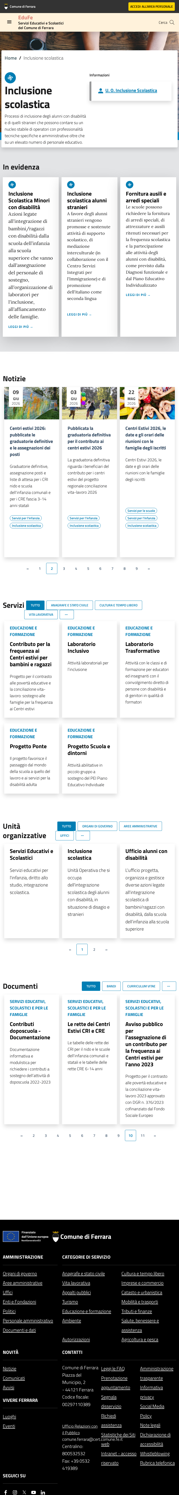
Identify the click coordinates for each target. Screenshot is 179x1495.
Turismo (70, 1301)
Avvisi (8, 1387)
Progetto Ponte (28, 746)
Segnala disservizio (111, 1401)
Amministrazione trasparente (156, 1373)
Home (11, 57)
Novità (10, 1352)
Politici (9, 1311)
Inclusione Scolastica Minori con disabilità (29, 200)
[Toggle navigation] (9, 22)
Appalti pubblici (76, 1292)
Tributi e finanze (136, 1311)
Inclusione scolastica (80, 854)
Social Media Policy (152, 1411)
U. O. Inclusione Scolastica (131, 90)
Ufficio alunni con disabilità (146, 854)
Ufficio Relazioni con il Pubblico (80, 1429)
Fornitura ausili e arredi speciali (146, 196)
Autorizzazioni (76, 1339)
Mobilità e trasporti (139, 1301)
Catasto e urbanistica (141, 1292)
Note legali (150, 1425)
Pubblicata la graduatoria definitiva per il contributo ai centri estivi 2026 (89, 438)
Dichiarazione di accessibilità (155, 1439)
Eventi (9, 1426)
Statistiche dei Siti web (118, 1439)
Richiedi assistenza (111, 1420)
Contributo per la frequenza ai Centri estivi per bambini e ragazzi (31, 654)
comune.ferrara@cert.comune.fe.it (80, 1439)
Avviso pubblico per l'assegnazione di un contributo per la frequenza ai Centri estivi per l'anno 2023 (146, 1044)
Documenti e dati (19, 1330)
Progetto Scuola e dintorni (89, 749)
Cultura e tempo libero (142, 1273)
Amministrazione (23, 1257)
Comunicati (14, 1378)
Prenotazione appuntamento (115, 1382)
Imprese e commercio (142, 1282)
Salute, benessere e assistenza (140, 1325)
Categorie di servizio (86, 1257)
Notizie (9, 1368)
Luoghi (9, 1416)
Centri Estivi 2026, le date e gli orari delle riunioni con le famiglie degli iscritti (145, 438)
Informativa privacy (151, 1392)
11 (143, 1135)
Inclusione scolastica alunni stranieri (87, 200)
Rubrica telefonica (157, 1462)
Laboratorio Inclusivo (82, 647)
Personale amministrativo (28, 1320)
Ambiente (71, 1320)
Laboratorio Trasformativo (142, 647)
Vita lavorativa (76, 1282)
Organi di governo (20, 1273)
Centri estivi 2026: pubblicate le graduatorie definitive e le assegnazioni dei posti (31, 441)
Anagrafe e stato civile (83, 1273)
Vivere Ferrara (20, 1400)
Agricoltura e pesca (139, 1339)
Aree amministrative (22, 1282)
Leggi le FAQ (113, 1368)
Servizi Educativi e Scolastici (31, 854)
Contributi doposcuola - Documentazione (30, 1031)
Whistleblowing (155, 1453)
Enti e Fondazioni (19, 1301)
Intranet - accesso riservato (119, 1458)
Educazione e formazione (86, 1311)
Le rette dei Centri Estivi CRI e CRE (89, 1027)
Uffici (8, 1292)
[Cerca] (172, 22)
